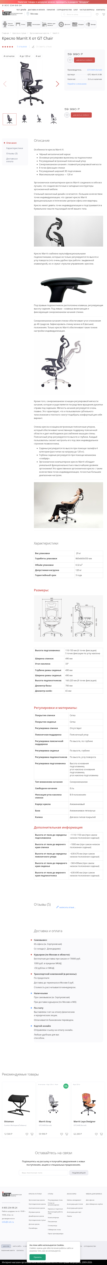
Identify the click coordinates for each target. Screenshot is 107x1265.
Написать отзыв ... (67, 907)
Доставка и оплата (12, 160)
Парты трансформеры (55, 1233)
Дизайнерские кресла (36, 1216)
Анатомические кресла (37, 1208)
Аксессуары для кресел (75, 1208)
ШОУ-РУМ (6, 1246)
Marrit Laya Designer (84, 1121)
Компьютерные (53, 1217)
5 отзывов (22, 46)
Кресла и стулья (11, 24)
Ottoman (9, 1121)
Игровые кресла (34, 1212)
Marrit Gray (45, 1121)
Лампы (69, 1216)
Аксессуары (36, 24)
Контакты (20, 1250)
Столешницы (52, 1225)
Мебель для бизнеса (51, 24)
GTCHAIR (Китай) (45, 1125)
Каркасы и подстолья (55, 1209)
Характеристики (14, 148)
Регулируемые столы (55, 1200)
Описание (11, 143)
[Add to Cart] (31, 1134)
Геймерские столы (54, 1229)
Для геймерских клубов (94, 1204)
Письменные (52, 1221)
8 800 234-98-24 (12, 5)
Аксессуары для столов (75, 1204)
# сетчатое (9, 56)
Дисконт (67, 24)
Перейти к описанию (77, 84)
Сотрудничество (90, 1246)
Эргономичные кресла (37, 1200)
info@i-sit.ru (8, 1222)
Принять (37, 1257)
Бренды (93, 24)
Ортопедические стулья (37, 1220)
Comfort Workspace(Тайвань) (15, 1125)
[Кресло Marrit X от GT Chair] (31, 84)
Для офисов (90, 1200)
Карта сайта (17, 1246)
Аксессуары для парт (74, 1212)
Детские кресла (34, 1224)
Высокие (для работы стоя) (55, 1212)
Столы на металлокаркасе (53, 1203)
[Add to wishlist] (27, 1133)
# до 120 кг (25, 56)
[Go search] (64, 14)
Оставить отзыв (44, 46)
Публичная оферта (8, 1250)
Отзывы (11, 153)
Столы (23, 24)
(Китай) (94, 70)
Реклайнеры (33, 1228)
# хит (38, 56)
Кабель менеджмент (74, 1200)
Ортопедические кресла (37, 1204)
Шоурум (81, 24)
